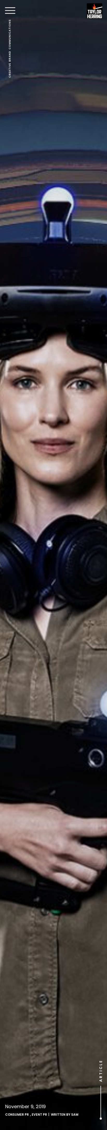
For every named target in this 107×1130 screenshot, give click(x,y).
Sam (74, 1114)
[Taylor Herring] (94, 11)
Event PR (39, 1114)
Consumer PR (17, 1114)
